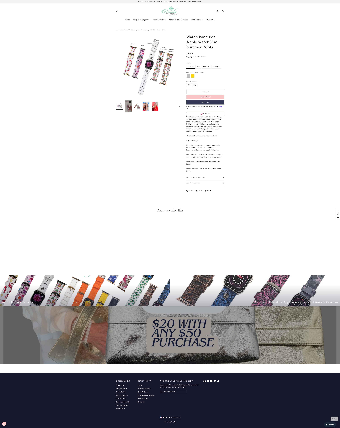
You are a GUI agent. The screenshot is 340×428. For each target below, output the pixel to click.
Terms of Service (122, 395)
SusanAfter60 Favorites (178, 20)
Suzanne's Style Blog (123, 402)
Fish (198, 66)
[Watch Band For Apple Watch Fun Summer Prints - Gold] (119, 262)
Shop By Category (140, 20)
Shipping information (196, 177)
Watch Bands (132, 30)
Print (188, 63)
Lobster (190, 66)
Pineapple (216, 66)
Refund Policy (121, 392)
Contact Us (120, 385)
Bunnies (206, 66)
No (195, 85)
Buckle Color (195, 72)
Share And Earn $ (122, 405)
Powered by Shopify (170, 422)
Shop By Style (158, 20)
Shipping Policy (121, 388)
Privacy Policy (121, 398)
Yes (189, 85)
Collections (124, 30)
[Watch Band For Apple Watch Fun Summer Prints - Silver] (117, 262)
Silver (188, 76)
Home (127, 20)
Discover (209, 20)
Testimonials (120, 408)
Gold (193, 76)
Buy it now (205, 102)
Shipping (189, 57)
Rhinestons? (191, 81)
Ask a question (193, 183)
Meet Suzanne (197, 20)
